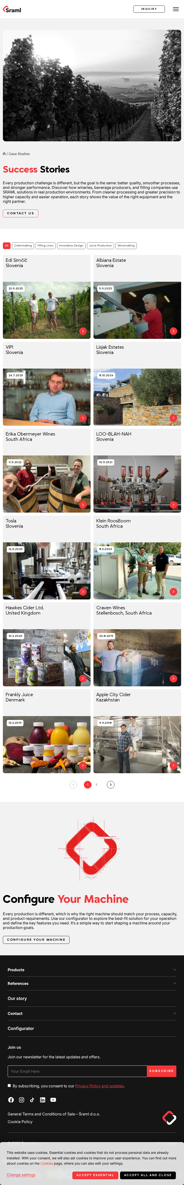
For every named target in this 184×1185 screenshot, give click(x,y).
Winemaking (126, 245)
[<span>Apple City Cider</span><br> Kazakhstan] (137, 731)
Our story (17, 998)
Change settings (21, 1174)
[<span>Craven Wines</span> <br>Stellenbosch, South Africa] (137, 644)
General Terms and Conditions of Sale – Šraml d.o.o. (54, 1114)
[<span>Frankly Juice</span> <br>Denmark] (47, 731)
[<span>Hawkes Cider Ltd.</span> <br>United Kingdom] (47, 644)
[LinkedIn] (42, 1099)
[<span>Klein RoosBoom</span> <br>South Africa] (137, 557)
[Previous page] (73, 785)
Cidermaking (23, 245)
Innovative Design (71, 245)
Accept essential (95, 1175)
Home (4, 153)
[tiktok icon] (32, 1099)
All (6, 245)
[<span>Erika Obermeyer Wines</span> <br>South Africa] (47, 471)
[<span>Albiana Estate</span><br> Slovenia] (137, 297)
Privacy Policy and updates (99, 1085)
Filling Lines (45, 245)
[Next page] (111, 785)
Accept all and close (148, 1175)
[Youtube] (53, 1099)
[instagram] (21, 1099)
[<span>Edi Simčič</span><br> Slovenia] (47, 297)
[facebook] (11, 1099)
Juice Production (100, 245)
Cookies (46, 1163)
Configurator (21, 1028)
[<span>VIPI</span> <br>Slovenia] (47, 384)
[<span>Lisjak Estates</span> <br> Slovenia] (137, 384)
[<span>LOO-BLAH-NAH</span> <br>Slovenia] (137, 471)
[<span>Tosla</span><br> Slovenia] (47, 557)
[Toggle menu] (176, 9)
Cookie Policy (20, 1121)
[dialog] (92, 1163)
